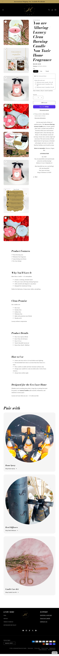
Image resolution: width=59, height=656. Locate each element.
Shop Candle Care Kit (11, 592)
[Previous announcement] (2, 1)
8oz (41, 71)
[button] (3, 9)
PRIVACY (6, 619)
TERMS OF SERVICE (8, 622)
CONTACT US (43, 622)
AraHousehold (15, 648)
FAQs (5, 615)
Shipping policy (52, 648)
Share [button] (36, 177)
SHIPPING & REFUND (46, 615)
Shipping (35, 66)
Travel (47, 71)
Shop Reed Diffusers (10, 531)
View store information (40, 118)
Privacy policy (37, 648)
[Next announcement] (56, 1)
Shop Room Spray (10, 469)
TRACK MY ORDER (45, 619)
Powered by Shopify (22, 648)
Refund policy (30, 648)
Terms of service (44, 648)
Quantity (35, 94)
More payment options (44, 110)
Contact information (43, 649)
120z (36, 71)
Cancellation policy (51, 649)
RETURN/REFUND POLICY (10, 625)
